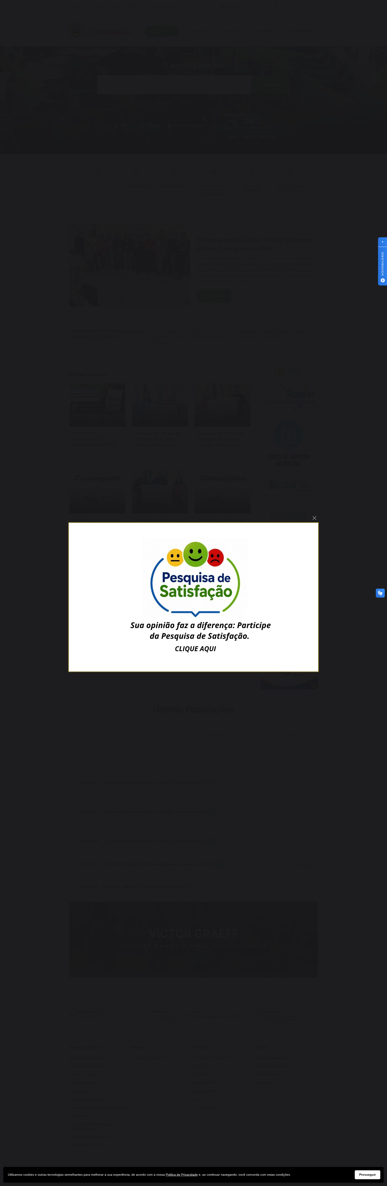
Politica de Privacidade (182, 1174)
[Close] (314, 518)
